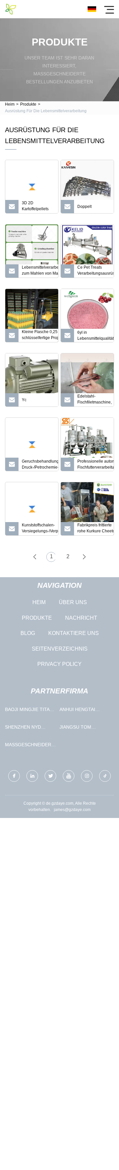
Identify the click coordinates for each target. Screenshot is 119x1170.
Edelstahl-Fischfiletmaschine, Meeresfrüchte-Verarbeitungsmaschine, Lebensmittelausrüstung (95, 400)
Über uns (73, 602)
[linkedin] (32, 776)
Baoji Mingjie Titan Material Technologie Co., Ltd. (29, 711)
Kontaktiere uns (73, 633)
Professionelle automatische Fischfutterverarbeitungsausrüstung (95, 464)
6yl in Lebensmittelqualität (95, 335)
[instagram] (87, 776)
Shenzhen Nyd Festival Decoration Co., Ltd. (25, 728)
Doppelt (84, 206)
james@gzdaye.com (72, 809)
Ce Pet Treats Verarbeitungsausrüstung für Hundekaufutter (95, 271)
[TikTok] (105, 776)
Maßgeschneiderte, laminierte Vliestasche (30, 746)
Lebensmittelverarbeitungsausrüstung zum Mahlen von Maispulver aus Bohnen (40, 271)
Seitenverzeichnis (60, 649)
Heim (10, 104)
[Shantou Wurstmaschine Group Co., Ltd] (11, 9)
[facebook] (14, 776)
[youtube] (68, 776)
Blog (27, 633)
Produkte (28, 104)
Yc (24, 400)
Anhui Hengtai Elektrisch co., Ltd (84, 711)
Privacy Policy (59, 664)
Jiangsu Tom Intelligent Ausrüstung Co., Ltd (81, 728)
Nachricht (81, 618)
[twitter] (50, 776)
